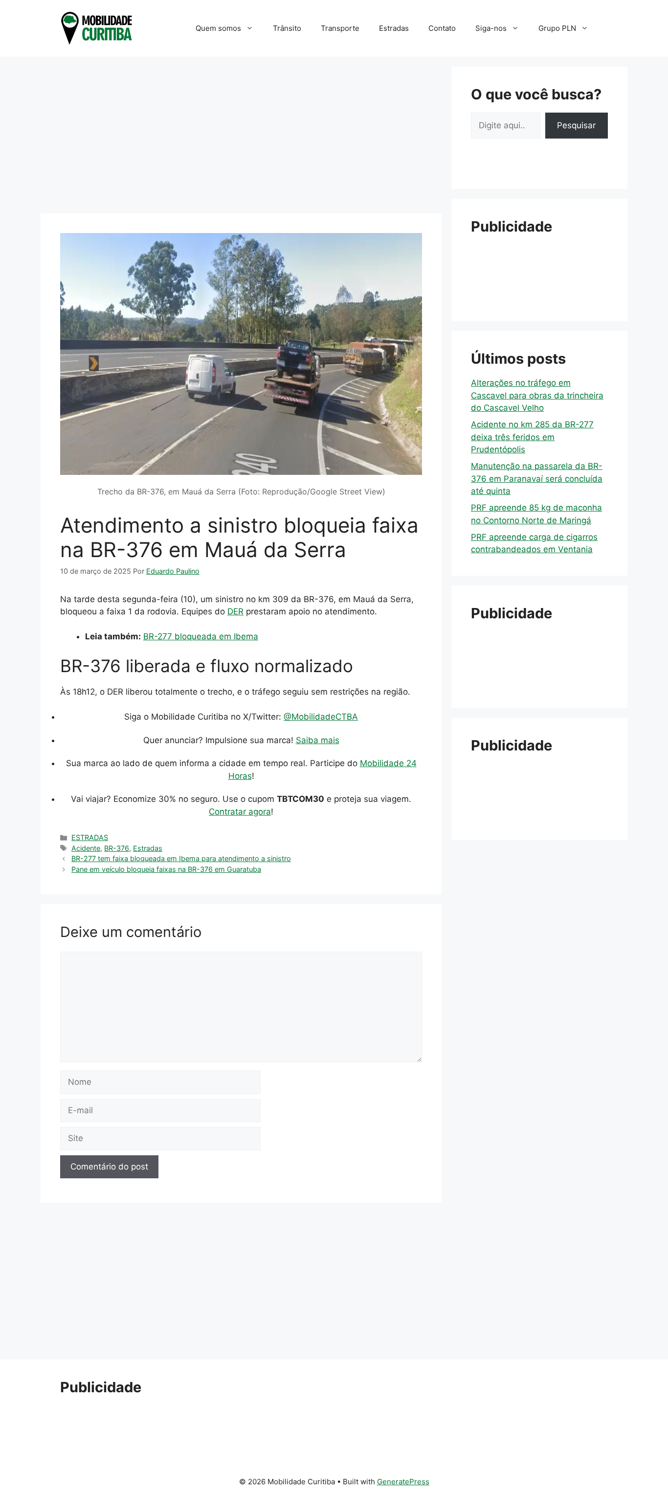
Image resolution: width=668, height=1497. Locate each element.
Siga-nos (491, 28)
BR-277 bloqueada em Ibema (200, 636)
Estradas (394, 28)
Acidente (85, 848)
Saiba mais (317, 740)
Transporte (340, 28)
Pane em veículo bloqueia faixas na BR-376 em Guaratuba (166, 869)
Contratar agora (240, 812)
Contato (442, 28)
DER (235, 611)
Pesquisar (576, 125)
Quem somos (218, 28)
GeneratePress (403, 1481)
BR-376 (116, 848)
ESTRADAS (89, 837)
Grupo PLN (557, 28)
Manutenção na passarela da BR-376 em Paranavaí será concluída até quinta (536, 478)
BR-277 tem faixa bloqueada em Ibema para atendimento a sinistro (181, 858)
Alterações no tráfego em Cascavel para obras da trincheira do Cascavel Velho (537, 395)
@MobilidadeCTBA (321, 717)
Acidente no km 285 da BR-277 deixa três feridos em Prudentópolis (532, 437)
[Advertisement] (241, 135)
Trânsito (287, 28)
